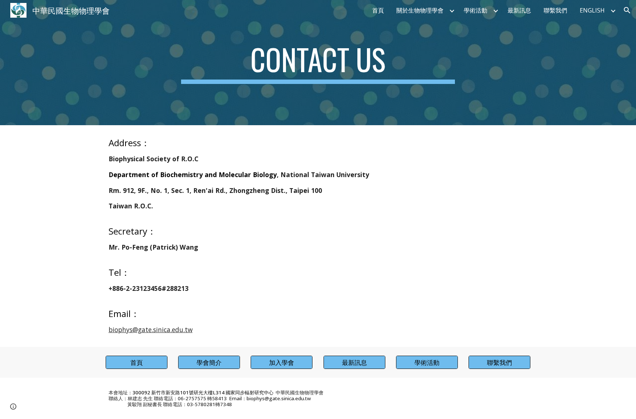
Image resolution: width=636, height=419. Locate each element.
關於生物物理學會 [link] (420, 10)
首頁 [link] (378, 10)
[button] (627, 10)
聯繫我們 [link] (555, 10)
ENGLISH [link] (592, 10)
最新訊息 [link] (519, 10)
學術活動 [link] (475, 10)
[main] (318, 62)
